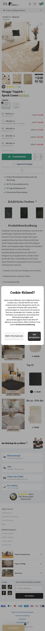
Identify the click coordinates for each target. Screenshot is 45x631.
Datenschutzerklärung (25, 324)
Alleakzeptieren (34, 336)
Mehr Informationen (14, 336)
